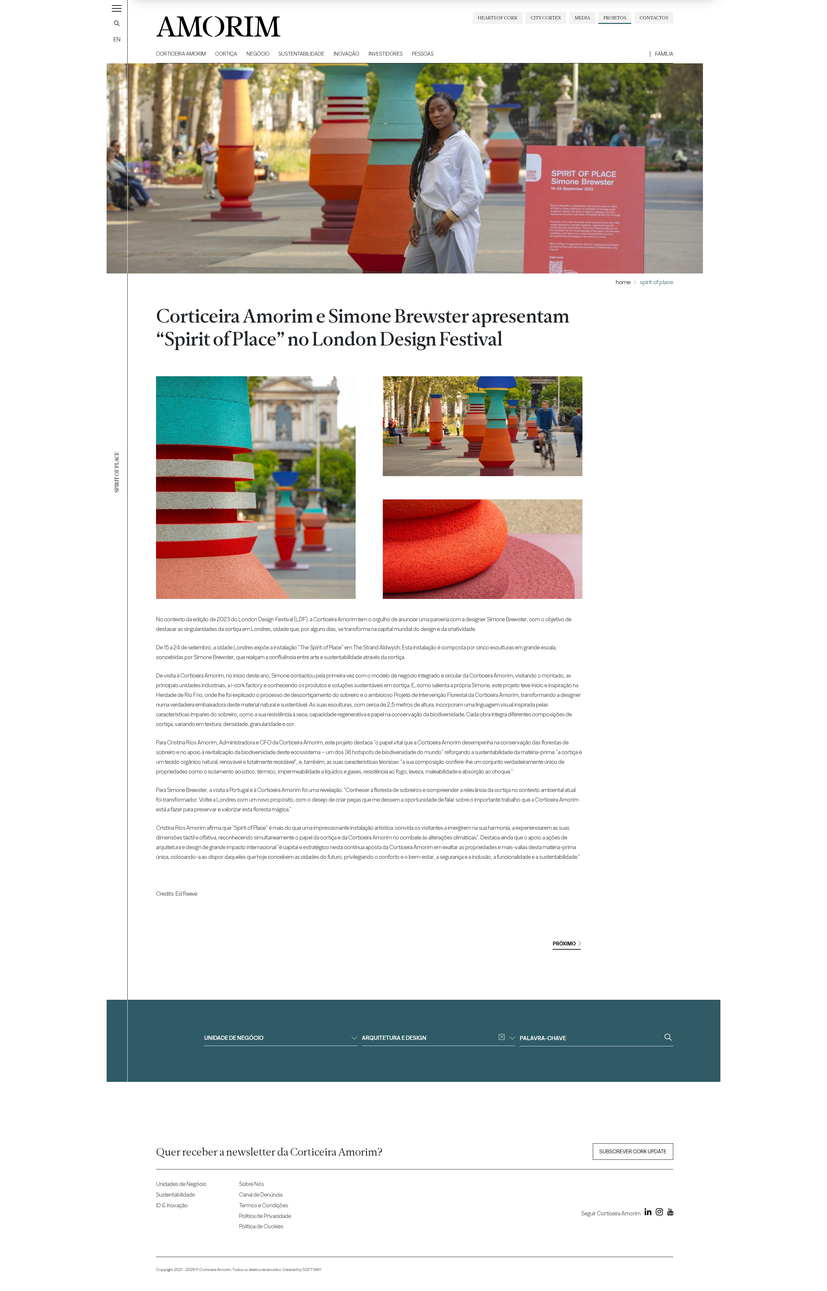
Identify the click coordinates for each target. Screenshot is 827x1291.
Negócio (257, 54)
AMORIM (207, 24)
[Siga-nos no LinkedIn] (647, 1213)
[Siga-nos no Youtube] (668, 1213)
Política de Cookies (261, 1226)
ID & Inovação (172, 1205)
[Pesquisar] (117, 23)
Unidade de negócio (234, 1037)
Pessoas (423, 54)
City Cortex (546, 18)
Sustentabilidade (301, 54)
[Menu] (116, 8)
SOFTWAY (311, 1269)
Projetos (614, 18)
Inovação (346, 54)
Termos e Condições (263, 1205)
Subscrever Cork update (632, 1151)
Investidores (386, 54)
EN (116, 39)
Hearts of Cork (498, 18)
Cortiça (226, 54)
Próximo (564, 944)
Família (664, 54)
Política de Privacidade (265, 1215)
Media (582, 18)
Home (623, 282)
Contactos (654, 18)
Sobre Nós (251, 1183)
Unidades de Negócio (181, 1183)
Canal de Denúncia (260, 1194)
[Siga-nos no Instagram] (658, 1213)
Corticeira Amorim (181, 54)
